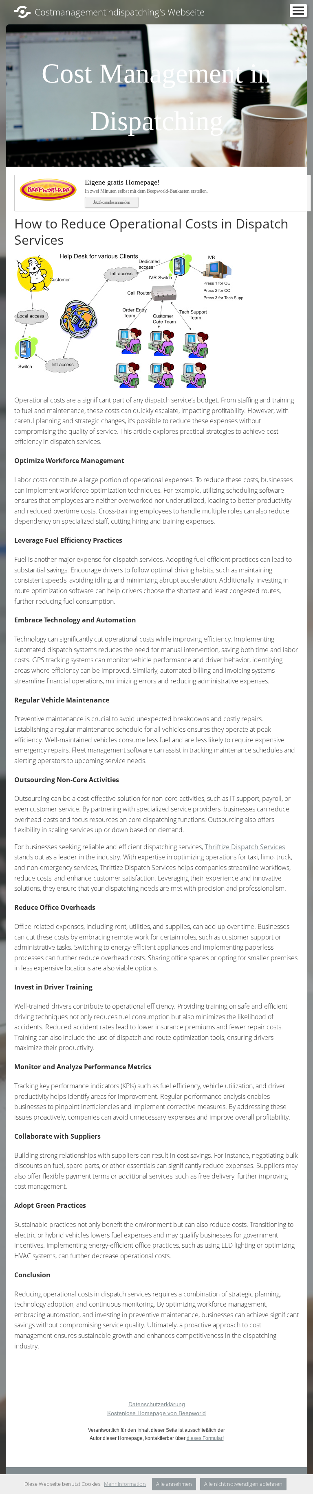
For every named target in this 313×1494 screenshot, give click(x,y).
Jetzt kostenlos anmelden (111, 202)
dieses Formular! (205, 1438)
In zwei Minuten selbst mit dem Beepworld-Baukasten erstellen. (146, 186)
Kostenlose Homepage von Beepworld (156, 1413)
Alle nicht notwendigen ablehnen (243, 1483)
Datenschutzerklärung (156, 1404)
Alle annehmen (174, 1483)
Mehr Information (125, 1483)
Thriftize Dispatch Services (245, 846)
